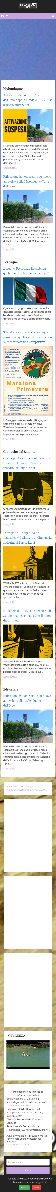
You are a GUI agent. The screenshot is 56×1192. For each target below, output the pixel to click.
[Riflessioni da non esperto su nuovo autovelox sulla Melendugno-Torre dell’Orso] (28, 206)
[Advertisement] (28, 49)
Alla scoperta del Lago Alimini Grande (26, 790)
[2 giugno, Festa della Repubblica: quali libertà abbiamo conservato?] (28, 291)
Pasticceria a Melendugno (20, 786)
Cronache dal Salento (19, 451)
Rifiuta (36, 1188)
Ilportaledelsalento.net (18, 1105)
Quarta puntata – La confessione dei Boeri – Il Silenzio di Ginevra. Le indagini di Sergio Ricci (27, 463)
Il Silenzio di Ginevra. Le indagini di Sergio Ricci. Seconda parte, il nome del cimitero (27, 615)
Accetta (24, 1188)
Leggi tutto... (10, 168)
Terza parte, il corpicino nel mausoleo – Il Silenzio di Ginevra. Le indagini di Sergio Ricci (27, 537)
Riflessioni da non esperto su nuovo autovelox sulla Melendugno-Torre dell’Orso (27, 181)
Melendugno (13, 88)
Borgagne (10, 262)
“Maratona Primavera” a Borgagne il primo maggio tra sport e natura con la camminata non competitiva (27, 337)
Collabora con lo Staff (18, 1144)
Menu (4, 15)
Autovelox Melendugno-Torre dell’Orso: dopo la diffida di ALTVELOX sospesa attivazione (28, 100)
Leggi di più (41, 1182)
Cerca (28, 1170)
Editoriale (10, 689)
